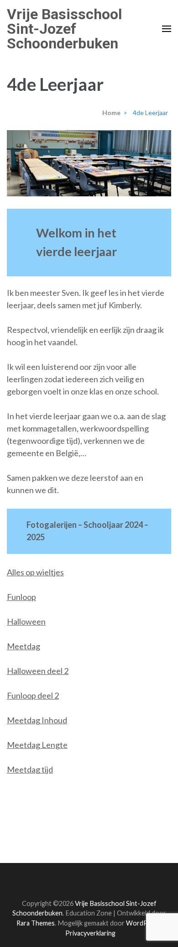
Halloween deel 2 (37, 671)
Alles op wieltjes (35, 572)
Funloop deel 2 (33, 695)
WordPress (143, 923)
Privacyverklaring (90, 933)
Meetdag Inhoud (37, 720)
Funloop (21, 597)
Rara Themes (35, 923)
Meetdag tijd (30, 769)
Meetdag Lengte (37, 745)
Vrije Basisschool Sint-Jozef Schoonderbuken (64, 28)
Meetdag (23, 646)
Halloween (26, 621)
